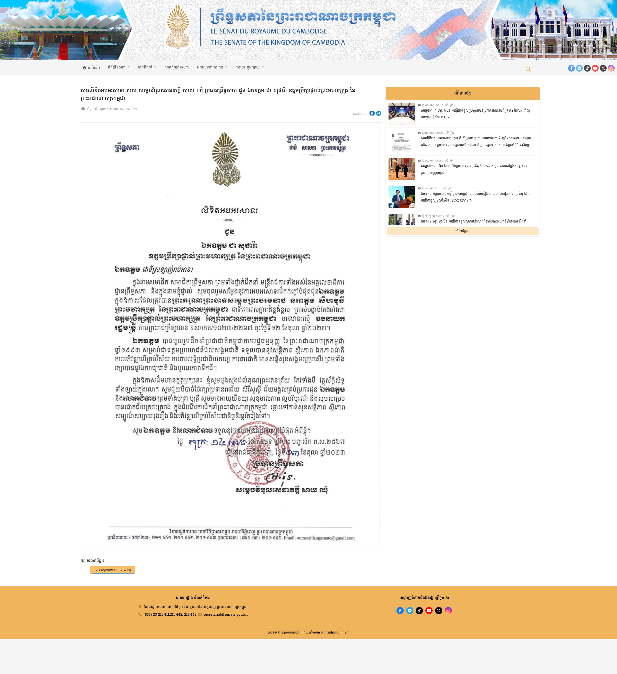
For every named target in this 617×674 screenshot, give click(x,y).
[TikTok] (587, 68)
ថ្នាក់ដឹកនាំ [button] (146, 67)
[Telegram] (579, 68)
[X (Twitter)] (603, 68)
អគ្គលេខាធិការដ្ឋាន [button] (211, 67)
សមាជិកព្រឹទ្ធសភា (176, 67)
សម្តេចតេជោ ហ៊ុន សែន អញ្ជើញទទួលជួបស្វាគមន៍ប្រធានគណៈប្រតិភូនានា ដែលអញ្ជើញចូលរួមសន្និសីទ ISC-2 (475, 114)
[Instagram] (611, 68)
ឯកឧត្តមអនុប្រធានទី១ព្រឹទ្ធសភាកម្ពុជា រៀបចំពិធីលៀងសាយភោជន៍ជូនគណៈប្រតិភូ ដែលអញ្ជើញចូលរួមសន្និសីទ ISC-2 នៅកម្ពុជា (475, 197)
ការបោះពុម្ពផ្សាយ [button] (248, 67)
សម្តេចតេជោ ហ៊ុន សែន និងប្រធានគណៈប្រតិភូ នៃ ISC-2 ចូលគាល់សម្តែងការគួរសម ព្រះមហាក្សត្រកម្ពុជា (474, 170)
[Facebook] (571, 68)
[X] (438, 610)
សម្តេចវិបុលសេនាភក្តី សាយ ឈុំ (112, 569)
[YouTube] (595, 68)
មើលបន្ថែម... (463, 231)
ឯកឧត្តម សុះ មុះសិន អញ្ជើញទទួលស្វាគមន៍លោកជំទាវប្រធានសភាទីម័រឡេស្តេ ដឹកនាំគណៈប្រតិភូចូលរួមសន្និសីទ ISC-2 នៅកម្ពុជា (474, 225)
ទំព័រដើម (93, 68)
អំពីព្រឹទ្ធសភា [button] (117, 67)
